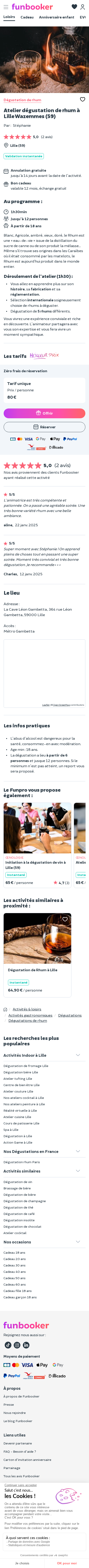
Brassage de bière (17, 1188)
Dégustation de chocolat (22, 1226)
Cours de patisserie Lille (21, 1123)
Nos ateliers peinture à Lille (24, 1104)
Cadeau (27, 17)
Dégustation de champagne (24, 1201)
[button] (74, 7)
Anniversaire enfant (56, 17)
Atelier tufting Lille (17, 1078)
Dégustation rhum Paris (21, 1162)
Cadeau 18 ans (14, 1252)
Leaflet (46, 704)
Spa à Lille (10, 1129)
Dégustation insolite (19, 1220)
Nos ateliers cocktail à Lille (23, 1098)
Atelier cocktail (14, 1233)
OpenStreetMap (61, 704)
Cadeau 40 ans (14, 1272)
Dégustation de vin (17, 1182)
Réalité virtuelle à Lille (20, 1110)
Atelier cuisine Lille (17, 1117)
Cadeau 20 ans (14, 1259)
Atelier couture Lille (18, 1091)
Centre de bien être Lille (21, 1085)
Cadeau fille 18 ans (17, 1291)
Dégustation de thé (18, 1207)
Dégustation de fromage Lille (25, 1066)
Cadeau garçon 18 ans (20, 1297)
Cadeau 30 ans (14, 1265)
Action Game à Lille (17, 1142)
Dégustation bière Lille (20, 1072)
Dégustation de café (19, 1214)
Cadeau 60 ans (14, 1284)
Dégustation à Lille (17, 1136)
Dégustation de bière (19, 1194)
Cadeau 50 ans (14, 1278)
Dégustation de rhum (22, 100)
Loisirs (9, 16)
